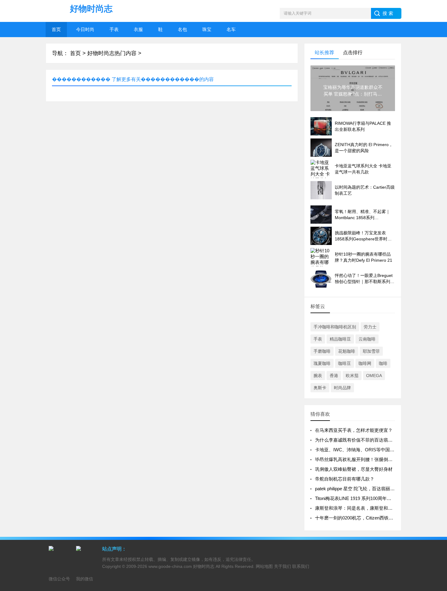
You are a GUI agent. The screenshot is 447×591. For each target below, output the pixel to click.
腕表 (318, 375)
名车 (231, 29)
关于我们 (282, 566)
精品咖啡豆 (340, 339)
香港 (334, 375)
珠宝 (206, 29)
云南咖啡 (367, 339)
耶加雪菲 (371, 351)
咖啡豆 (344, 363)
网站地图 (264, 566)
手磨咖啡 (322, 351)
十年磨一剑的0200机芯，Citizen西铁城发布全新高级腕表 (372, 517)
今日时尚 (85, 29)
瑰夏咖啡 (322, 363)
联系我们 (300, 566)
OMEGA (374, 375)
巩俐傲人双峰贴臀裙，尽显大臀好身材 (354, 469)
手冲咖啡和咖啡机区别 (335, 326)
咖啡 (383, 363)
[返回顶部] (440, 525)
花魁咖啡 (346, 351)
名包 (182, 29)
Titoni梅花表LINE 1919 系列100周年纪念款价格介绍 (367, 498)
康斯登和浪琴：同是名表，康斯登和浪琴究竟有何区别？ (372, 508)
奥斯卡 (320, 387)
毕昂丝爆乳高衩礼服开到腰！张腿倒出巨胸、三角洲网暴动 (374, 459)
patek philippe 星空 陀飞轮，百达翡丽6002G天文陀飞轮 (370, 488)
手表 (114, 29)
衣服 (138, 29)
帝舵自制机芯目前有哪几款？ (344, 478)
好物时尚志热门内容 (112, 53)
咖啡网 (365, 363)
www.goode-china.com (170, 566)
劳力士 (370, 326)
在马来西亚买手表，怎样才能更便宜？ (354, 430)
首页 (56, 29)
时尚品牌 (342, 387)
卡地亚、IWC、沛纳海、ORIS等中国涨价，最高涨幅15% (373, 449)
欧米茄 (352, 375)
